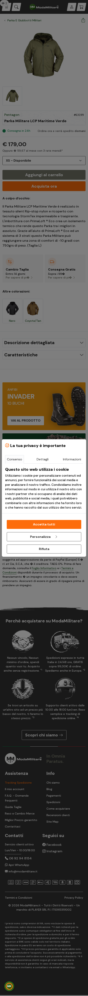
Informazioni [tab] (72, 459)
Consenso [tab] (14, 459)
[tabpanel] (44, 488)
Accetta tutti (44, 524)
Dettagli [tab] (43, 459)
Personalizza (40, 537)
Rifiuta (44, 549)
